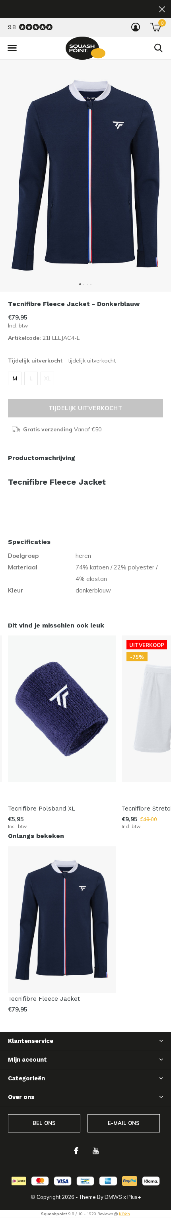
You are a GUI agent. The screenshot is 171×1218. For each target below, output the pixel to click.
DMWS (113, 1197)
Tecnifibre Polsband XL (41, 808)
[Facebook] (76, 1151)
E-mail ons (124, 1123)
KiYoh (124, 1213)
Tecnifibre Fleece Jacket (44, 998)
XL (47, 378)
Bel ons (44, 1123)
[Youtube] (96, 1151)
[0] (155, 27)
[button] (12, 48)
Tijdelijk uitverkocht (85, 408)
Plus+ (134, 1197)
